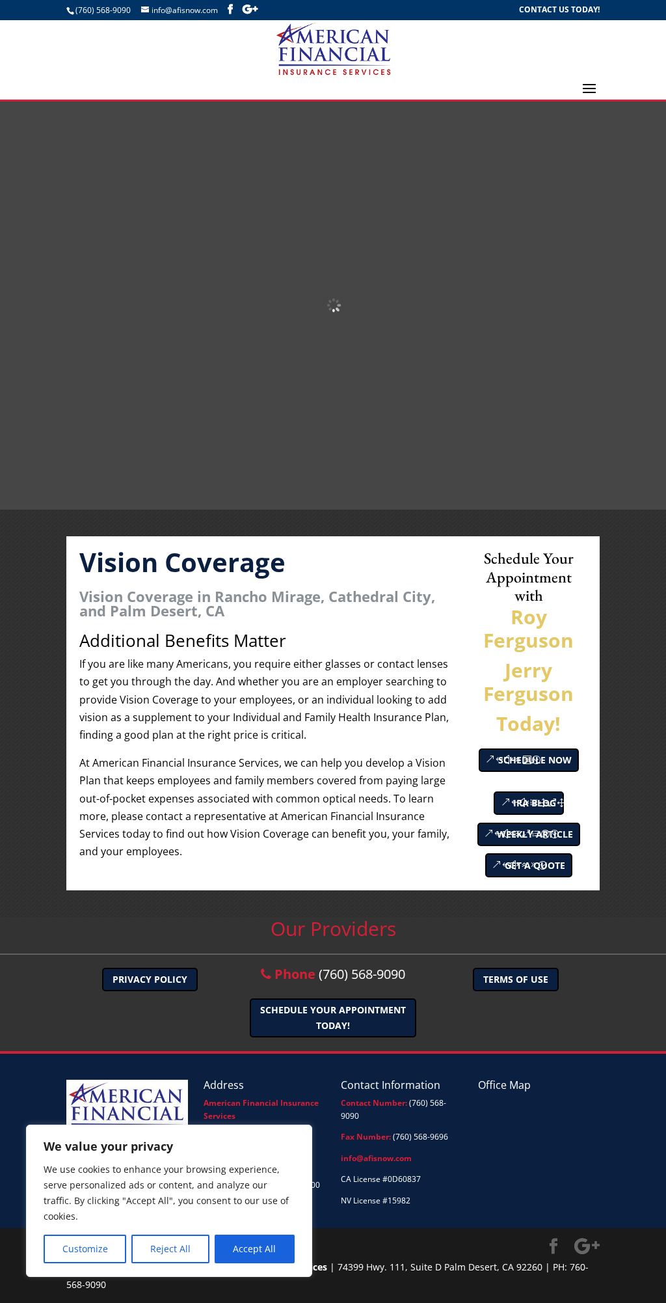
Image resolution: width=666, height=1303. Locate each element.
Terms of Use (515, 979)
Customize (85, 1248)
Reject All (170, 1248)
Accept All (254, 1248)
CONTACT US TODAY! (559, 10)
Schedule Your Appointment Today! (333, 1018)
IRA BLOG (534, 803)
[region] (169, 1201)
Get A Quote (535, 865)
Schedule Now (535, 760)
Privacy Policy (150, 979)
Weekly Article (535, 834)
